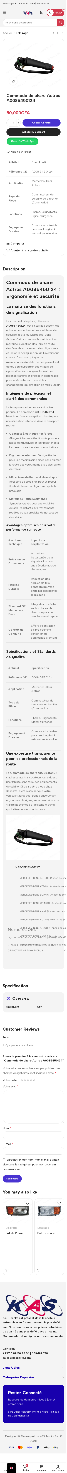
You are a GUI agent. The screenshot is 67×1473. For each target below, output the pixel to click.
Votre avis (10, 1086)
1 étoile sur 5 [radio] (21, 1080)
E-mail (8, 1144)
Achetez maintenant (33, 132)
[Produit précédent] (53, 33)
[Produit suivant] (62, 33)
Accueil (7, 33)
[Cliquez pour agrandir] (13, 81)
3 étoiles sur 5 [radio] (27, 1080)
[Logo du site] (28, 12)
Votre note (10, 1080)
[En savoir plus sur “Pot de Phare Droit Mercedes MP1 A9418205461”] (7, 1270)
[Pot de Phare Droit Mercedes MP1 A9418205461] (18, 1210)
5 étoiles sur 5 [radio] (34, 1080)
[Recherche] (60, 22)
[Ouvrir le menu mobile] (4, 12)
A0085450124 (44, 412)
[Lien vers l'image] (33, 1302)
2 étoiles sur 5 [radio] (24, 1080)
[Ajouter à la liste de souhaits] (27, 1203)
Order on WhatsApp (22, 141)
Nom (7, 1128)
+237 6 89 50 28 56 (25, 3)
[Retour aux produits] (58, 33)
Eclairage (22, 33)
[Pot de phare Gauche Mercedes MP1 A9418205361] (49, 1210)
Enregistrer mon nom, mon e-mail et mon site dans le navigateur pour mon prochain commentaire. (31, 1164)
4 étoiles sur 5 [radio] (31, 1080)
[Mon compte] (41, 12)
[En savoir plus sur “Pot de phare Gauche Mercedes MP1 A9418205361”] (39, 1270)
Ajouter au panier (41, 122)
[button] (22, 141)
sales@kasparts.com (17, 1357)
